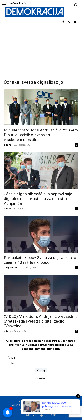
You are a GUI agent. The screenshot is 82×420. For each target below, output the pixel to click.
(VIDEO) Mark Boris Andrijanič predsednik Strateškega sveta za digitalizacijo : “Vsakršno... (40, 321)
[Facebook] (63, 22)
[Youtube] (75, 22)
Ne (13, 363)
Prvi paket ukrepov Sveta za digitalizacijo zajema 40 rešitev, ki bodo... (40, 260)
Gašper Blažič (11, 267)
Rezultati (41, 378)
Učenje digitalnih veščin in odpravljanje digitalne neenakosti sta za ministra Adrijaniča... (38, 199)
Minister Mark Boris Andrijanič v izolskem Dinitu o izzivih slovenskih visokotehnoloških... (41, 135)
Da (13, 357)
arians (7, 144)
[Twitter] (69, 22)
